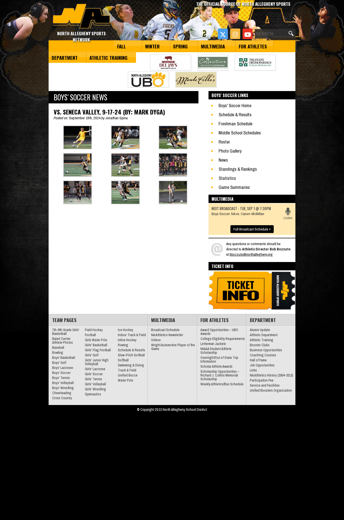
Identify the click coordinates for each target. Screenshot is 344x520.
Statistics (227, 178)
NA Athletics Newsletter (167, 335)
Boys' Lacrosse (62, 367)
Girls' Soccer (94, 374)
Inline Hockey (127, 340)
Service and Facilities (265, 385)
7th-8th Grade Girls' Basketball (65, 332)
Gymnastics (93, 394)
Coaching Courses (263, 355)
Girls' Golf (91, 355)
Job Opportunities (262, 365)
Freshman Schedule (235, 124)
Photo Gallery (230, 151)
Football (90, 335)
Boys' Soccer (61, 372)
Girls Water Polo (96, 340)
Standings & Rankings (238, 169)
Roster (224, 142)
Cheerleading (61, 393)
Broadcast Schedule (165, 330)
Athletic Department (264, 335)
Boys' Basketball (63, 357)
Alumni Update (260, 330)
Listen (288, 217)
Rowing (123, 345)
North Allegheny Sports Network (81, 16)
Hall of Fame (258, 360)
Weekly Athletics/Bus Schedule (222, 384)
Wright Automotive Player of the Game (173, 347)
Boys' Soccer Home (235, 105)
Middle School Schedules (240, 133)
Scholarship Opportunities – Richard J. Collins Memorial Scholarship (219, 375)
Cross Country (62, 398)
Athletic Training (108, 57)
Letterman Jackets (213, 343)
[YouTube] (248, 33)
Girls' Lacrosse (95, 369)
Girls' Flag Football (98, 350)
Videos (156, 340)
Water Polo (125, 380)
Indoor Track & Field (132, 335)
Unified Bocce (127, 375)
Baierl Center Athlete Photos (62, 340)
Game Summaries (234, 187)
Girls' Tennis (93, 379)
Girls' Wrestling (95, 389)
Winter (152, 46)
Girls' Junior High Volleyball (97, 362)
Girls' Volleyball (95, 384)
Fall (121, 46)
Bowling (57, 352)
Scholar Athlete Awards (216, 366)
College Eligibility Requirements (222, 338)
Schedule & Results (235, 114)
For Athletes (253, 46)
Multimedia (213, 46)
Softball (123, 360)
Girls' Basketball (96, 345)
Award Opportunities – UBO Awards (219, 332)
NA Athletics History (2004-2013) (271, 375)
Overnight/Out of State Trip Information (219, 359)
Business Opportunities (266, 350)
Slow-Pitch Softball (131, 355)
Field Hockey (94, 330)
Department (65, 57)
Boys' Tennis (61, 377)
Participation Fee (261, 380)
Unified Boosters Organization (271, 390)
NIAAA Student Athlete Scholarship (215, 350)
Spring (180, 46)
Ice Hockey (125, 330)
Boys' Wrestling (63, 388)
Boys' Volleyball (63, 383)
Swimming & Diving (131, 365)
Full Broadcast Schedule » (252, 229)
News (223, 160)
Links (253, 370)
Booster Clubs (259, 345)
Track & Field (127, 370)
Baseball (58, 347)
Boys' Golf (59, 362)
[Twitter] (223, 33)
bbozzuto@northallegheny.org (251, 254)
